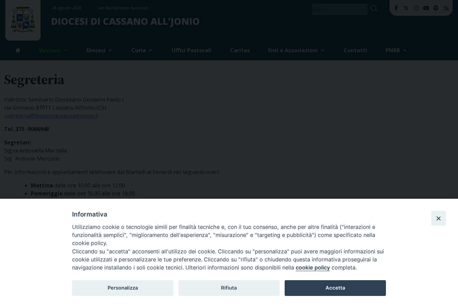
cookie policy (313, 267)
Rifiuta (229, 288)
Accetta (335, 288)
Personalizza (123, 288)
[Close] (438, 218)
